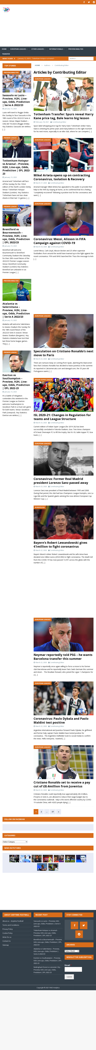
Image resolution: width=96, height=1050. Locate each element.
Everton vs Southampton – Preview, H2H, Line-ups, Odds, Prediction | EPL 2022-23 (16, 381)
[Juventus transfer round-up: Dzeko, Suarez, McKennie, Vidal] (37, 858)
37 (53, 811)
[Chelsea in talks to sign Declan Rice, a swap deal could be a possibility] (70, 858)
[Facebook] (84, 2)
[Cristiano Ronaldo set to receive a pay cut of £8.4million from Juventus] (64, 762)
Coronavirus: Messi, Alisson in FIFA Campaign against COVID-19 (60, 241)
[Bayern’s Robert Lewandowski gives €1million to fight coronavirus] (64, 522)
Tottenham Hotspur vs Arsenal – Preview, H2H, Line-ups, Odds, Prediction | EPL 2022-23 (16, 167)
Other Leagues (37, 49)
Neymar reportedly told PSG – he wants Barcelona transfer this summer (63, 657)
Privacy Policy (7, 929)
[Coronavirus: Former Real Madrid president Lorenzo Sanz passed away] (64, 459)
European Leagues (18, 49)
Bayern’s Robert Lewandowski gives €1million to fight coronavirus (60, 544)
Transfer (6, 54)
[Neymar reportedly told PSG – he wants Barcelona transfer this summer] (64, 634)
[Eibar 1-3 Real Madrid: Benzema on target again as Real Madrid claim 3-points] (25, 858)
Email (68, 965)
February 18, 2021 (42, 122)
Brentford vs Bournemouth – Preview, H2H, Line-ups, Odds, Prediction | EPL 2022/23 (16, 236)
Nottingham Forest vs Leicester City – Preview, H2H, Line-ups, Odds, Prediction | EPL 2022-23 (47, 970)
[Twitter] (89, 2)
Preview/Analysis (75, 49)
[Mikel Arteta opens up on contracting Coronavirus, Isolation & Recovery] (64, 155)
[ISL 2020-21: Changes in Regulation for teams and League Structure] (64, 395)
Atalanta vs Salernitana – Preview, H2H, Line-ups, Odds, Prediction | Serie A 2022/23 (16, 310)
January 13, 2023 (10, 109)
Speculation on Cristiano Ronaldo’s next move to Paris (63, 353)
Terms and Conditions (10, 925)
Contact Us (6, 941)
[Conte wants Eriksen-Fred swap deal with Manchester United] (53, 867)
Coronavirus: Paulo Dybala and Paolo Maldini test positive (61, 720)
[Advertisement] (64, 25)
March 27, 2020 (41, 183)
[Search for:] (81, 58)
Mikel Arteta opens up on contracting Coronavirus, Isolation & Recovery (62, 177)
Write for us (6, 937)
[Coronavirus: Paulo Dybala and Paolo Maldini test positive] (64, 698)
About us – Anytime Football (12, 921)
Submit (69, 977)
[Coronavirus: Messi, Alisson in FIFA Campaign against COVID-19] (64, 219)
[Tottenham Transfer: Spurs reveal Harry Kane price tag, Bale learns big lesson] (64, 94)
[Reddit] (94, 2)
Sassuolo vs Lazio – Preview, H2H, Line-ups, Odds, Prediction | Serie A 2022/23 (16, 100)
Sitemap (5, 945)
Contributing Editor (59, 122)
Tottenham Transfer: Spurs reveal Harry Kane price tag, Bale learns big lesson (64, 116)
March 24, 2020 (41, 247)
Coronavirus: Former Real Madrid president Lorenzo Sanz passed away (61, 481)
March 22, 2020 (41, 550)
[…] (90, 131)
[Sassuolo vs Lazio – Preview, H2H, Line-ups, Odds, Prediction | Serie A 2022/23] (16, 81)
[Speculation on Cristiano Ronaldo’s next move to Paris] (64, 331)
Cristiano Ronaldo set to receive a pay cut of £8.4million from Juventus (62, 784)
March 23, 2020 (41, 359)
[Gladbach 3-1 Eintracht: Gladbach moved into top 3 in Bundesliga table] (42, 867)
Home (4, 49)
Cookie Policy (7, 933)
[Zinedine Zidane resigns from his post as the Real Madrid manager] (14, 858)
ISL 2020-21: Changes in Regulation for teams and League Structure (62, 417)
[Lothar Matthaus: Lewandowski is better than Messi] (59, 858)
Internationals (56, 49)
